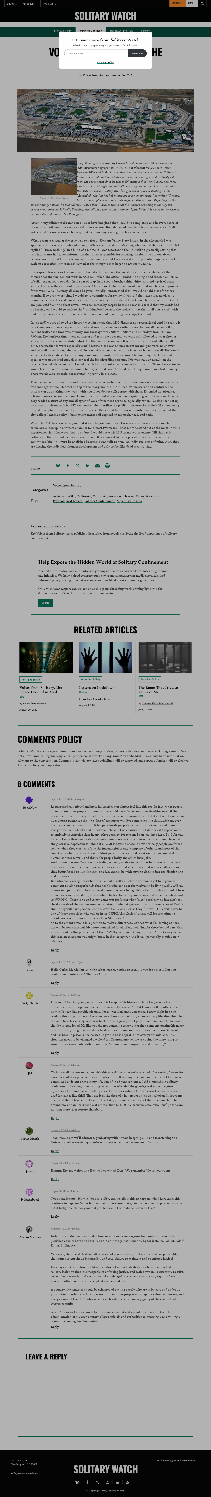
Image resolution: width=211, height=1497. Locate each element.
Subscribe (137, 53)
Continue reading (105, 62)
